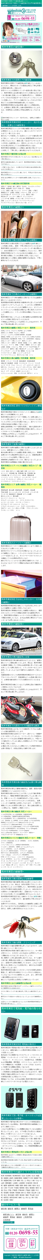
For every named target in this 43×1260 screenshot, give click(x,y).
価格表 (19, 1217)
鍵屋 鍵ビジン (8, 1214)
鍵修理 (5, 1217)
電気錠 (12, 1217)
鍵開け (31, 1214)
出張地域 (6, 1220)
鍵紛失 (25, 1214)
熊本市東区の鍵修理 (12, 871)
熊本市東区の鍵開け (12, 207)
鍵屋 (26, 83)
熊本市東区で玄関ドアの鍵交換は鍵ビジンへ (14, 1)
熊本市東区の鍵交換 (12, 47)
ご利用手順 (27, 1217)
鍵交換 (18, 1214)
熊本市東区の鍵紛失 (12, 624)
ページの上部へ (9, 1222)
